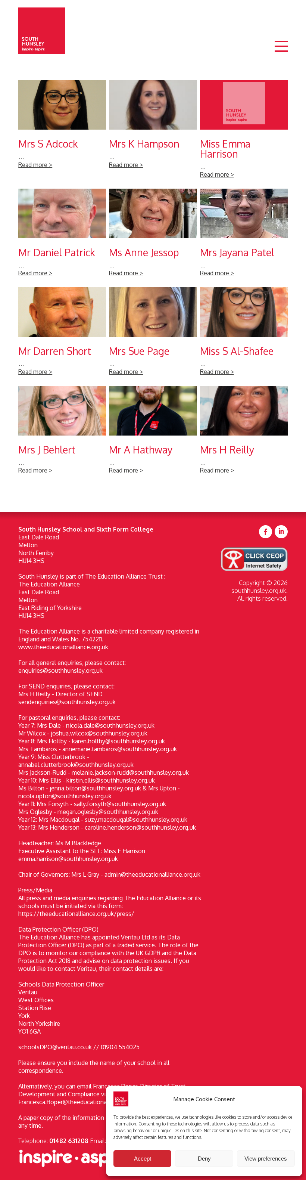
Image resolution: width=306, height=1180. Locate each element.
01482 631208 (68, 1141)
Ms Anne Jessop (153, 236)
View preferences (265, 1158)
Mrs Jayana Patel (244, 236)
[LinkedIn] (281, 532)
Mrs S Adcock (62, 133)
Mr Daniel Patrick (62, 236)
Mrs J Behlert (62, 433)
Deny (204, 1158)
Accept (142, 1158)
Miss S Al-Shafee (244, 335)
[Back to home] (41, 30)
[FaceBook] (265, 532)
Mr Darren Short (62, 335)
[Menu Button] (281, 52)
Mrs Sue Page (153, 335)
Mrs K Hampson (153, 133)
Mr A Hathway (153, 433)
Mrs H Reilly (244, 433)
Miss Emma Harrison (244, 133)
